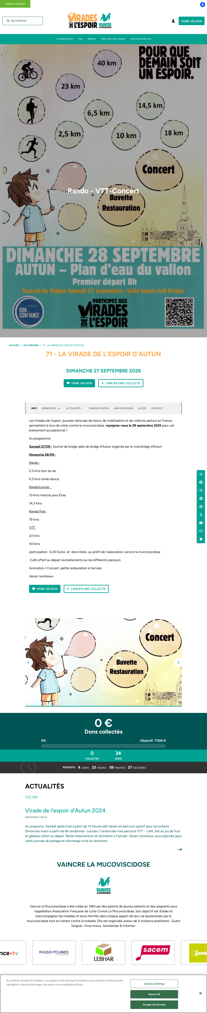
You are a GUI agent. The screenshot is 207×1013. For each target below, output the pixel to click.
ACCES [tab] (142, 408)
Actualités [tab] (74, 408)
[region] (103, 993)
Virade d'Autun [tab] (99, 408)
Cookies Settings (15, 3)
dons (118, 755)
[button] (103, 662)
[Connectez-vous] (173, 20)
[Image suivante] (178, 662)
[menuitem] (65, 39)
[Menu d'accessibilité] (202, 4)
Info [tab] (34, 408)
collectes (92, 755)
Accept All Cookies (154, 1004)
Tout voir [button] (31, 796)
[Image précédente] (28, 662)
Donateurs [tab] (51, 408)
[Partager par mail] (201, 523)
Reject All (154, 994)
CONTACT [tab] (157, 408)
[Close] (200, 993)
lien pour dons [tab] (123, 408)
